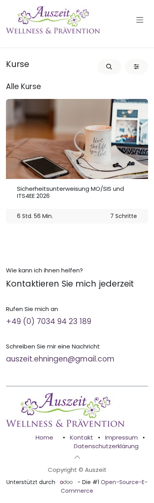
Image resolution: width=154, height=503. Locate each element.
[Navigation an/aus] (139, 19)
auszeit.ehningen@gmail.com (60, 359)
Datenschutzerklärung (106, 446)
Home (44, 437)
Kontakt (81, 437)
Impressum (121, 437)
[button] (109, 67)
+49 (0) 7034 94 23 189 (48, 321)
